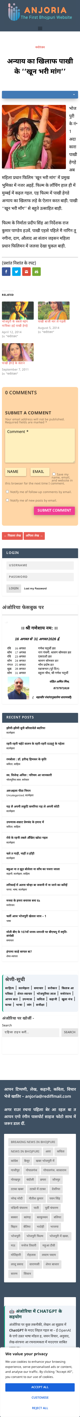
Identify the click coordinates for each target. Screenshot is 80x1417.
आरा (48, 1152)
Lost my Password (35, 588)
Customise (40, 1398)
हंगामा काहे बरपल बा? (19, 952)
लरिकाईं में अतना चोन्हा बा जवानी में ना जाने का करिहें (36, 885)
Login (14, 589)
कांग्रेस (14, 1161)
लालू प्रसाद (17, 1264)
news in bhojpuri (25, 1152)
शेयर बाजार (52, 1264)
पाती (36, 1208)
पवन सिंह (54, 1199)
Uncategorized (15, 795)
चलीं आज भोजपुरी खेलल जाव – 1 (26, 916)
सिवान (27, 1274)
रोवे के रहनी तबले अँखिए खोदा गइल (27, 838)
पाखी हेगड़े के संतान (13, 363)
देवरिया (56, 1189)
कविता (9, 764)
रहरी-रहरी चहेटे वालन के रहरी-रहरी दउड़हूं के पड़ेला (35, 744)
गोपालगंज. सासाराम (54, 1170)
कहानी (9, 874)
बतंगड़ (27, 1217)
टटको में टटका (38, 1189)
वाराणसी (34, 1264)
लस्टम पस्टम (49, 1255)
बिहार (14, 1227)
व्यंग (30, 1005)
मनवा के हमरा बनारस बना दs (23, 901)
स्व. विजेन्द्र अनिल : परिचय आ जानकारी (29, 775)
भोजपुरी (15, 1236)
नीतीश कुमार (36, 1199)
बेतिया (27, 1227)
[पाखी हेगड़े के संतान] (17, 352)
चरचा (9, 890)
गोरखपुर (15, 1180)
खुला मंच (67, 1000)
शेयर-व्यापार (12, 956)
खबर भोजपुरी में (45, 1161)
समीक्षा (40, 1005)
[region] (40, 1382)
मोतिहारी (16, 1255)
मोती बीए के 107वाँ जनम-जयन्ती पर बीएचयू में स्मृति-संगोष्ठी (36, 934)
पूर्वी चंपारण (51, 1208)
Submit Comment (54, 510)
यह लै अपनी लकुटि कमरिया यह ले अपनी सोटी (32, 807)
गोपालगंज (31, 1170)
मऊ (13, 1246)
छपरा (43, 1180)
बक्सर (14, 1217)
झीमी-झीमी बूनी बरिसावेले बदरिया (25, 728)
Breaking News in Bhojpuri (33, 1142)
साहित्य (17, 764)
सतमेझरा (10, 733)
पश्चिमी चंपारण (19, 1208)
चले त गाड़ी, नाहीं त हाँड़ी (20, 854)
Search (7, 1026)
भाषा (15, 890)
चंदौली (30, 1180)
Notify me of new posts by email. (33, 501)
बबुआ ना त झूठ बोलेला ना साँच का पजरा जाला (33, 869)
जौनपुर (56, 1180)
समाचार (10, 940)
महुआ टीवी (48, 1246)
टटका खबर (17, 1189)
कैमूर (27, 1161)
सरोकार (25, 780)
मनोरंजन (40, 48)
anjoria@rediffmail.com (48, 1096)
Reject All (40, 1408)
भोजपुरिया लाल (13, 780)
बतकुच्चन (42, 1217)
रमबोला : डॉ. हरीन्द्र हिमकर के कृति (26, 760)
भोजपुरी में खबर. (59, 1236)
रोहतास (31, 1255)
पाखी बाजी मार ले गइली (52, 322)
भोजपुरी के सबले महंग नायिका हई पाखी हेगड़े (15, 324)
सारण (14, 1274)
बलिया (57, 1217)
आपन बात (11, 1000)
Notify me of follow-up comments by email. (41, 492)
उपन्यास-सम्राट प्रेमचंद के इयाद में (25, 822)
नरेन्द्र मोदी (17, 1199)
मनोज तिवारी (28, 1246)
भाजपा (54, 1227)
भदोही (40, 1227)
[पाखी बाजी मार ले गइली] (54, 311)
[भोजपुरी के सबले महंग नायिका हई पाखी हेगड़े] (17, 311)
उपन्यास (27, 1000)
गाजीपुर (15, 1170)
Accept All (40, 1387)
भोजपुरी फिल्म (34, 1236)
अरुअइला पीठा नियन (18, 791)
